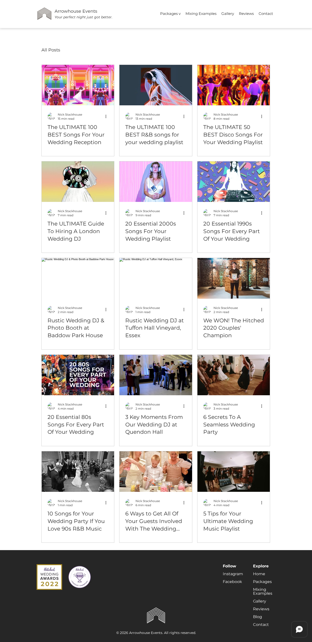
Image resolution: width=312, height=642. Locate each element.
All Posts (50, 50)
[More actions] (107, 116)
